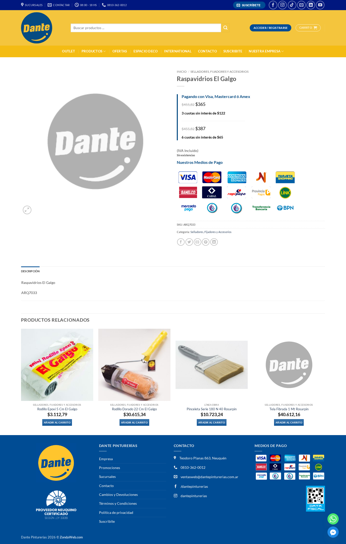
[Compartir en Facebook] (181, 242)
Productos (92, 51)
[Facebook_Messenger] (333, 532)
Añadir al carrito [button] (57, 422)
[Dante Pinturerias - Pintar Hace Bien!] (42, 28)
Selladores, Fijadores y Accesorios (219, 71)
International (177, 51)
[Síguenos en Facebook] (273, 5)
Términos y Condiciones (118, 503)
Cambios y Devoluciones (118, 494)
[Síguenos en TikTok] (292, 5)
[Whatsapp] (333, 518)
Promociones (109, 467)
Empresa (106, 459)
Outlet (68, 51)
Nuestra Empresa (264, 51)
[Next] (325, 381)
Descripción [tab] (30, 271)
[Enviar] (225, 28)
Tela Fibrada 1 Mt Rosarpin (289, 409)
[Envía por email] (197, 242)
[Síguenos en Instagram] (282, 5)
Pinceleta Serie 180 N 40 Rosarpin (212, 409)
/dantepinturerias (194, 486)
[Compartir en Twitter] (189, 242)
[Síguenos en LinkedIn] (310, 5)
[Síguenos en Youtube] (320, 5)
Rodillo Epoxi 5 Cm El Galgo (57, 409)
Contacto (207, 51)
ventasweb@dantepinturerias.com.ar (209, 477)
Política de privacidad (116, 512)
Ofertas (119, 51)
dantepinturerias (193, 496)
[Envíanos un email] (301, 5)
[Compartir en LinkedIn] (214, 242)
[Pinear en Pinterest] (205, 242)
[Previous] (21, 381)
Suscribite (232, 51)
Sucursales (107, 476)
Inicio (182, 71)
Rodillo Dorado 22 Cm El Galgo (134, 409)
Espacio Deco (145, 51)
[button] (249, 5)
